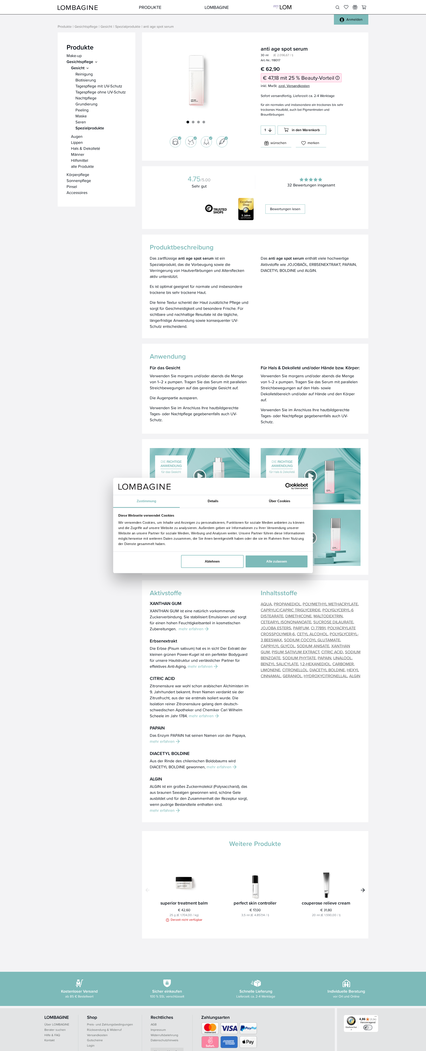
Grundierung (86, 104)
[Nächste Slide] (362, 890)
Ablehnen (212, 561)
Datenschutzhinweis (164, 1040)
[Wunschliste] (355, 7)
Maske (81, 116)
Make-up (74, 55)
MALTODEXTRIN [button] (328, 616)
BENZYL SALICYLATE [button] (279, 664)
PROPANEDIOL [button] (287, 604)
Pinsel (72, 186)
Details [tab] (213, 501)
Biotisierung (85, 80)
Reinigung (84, 74)
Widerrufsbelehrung (164, 1035)
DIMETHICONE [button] (298, 616)
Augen (77, 136)
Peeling (82, 110)
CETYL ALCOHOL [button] (312, 634)
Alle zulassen (276, 561)
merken (313, 142)
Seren (80, 122)
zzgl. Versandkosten (294, 85)
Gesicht (106, 26)
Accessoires (77, 192)
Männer (77, 154)
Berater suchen (55, 1029)
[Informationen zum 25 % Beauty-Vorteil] (337, 78)
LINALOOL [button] (342, 658)
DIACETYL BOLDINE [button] (327, 670)
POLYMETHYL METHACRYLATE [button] (330, 604)
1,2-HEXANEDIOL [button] (315, 664)
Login (91, 1045)
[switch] (367, 1027)
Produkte (150, 7)
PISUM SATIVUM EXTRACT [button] (295, 652)
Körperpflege (78, 174)
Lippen (77, 142)
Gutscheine (95, 1040)
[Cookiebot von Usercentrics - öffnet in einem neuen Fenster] (288, 486)
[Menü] (375, 1017)
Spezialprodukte (127, 26)
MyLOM (282, 7)
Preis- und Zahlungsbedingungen (110, 1024)
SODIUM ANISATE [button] (313, 646)
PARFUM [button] (301, 628)
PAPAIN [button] (324, 658)
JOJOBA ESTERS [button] (276, 628)
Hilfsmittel (79, 160)
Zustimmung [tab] (146, 501)
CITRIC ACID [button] (332, 652)
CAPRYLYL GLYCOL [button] (278, 646)
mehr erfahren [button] (191, 629)
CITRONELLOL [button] (295, 670)
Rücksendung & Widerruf (104, 1029)
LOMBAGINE (217, 7)
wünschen (278, 142)
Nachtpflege (86, 98)
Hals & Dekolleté (85, 148)
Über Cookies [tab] (279, 501)
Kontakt (49, 1040)
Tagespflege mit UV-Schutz (98, 86)
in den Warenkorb (306, 129)
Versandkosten (97, 1035)
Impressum (158, 1029)
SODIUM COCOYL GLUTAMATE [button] (312, 640)
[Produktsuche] (337, 7)
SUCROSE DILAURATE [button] (333, 622)
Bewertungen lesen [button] (285, 208)
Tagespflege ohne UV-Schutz (100, 92)
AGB (154, 1024)
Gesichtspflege (86, 26)
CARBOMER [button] (343, 664)
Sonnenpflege (79, 180)
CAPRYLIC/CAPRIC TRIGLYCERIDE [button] (290, 610)
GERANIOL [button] (292, 676)
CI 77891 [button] (318, 628)
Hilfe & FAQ (52, 1035)
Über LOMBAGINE (56, 1024)
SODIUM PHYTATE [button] (299, 658)
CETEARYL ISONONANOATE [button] (286, 622)
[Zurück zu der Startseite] (78, 7)
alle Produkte (82, 166)
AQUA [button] (266, 604)
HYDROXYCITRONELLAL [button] (325, 676)
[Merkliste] (346, 7)
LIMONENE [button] (270, 670)
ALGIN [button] (354, 676)
